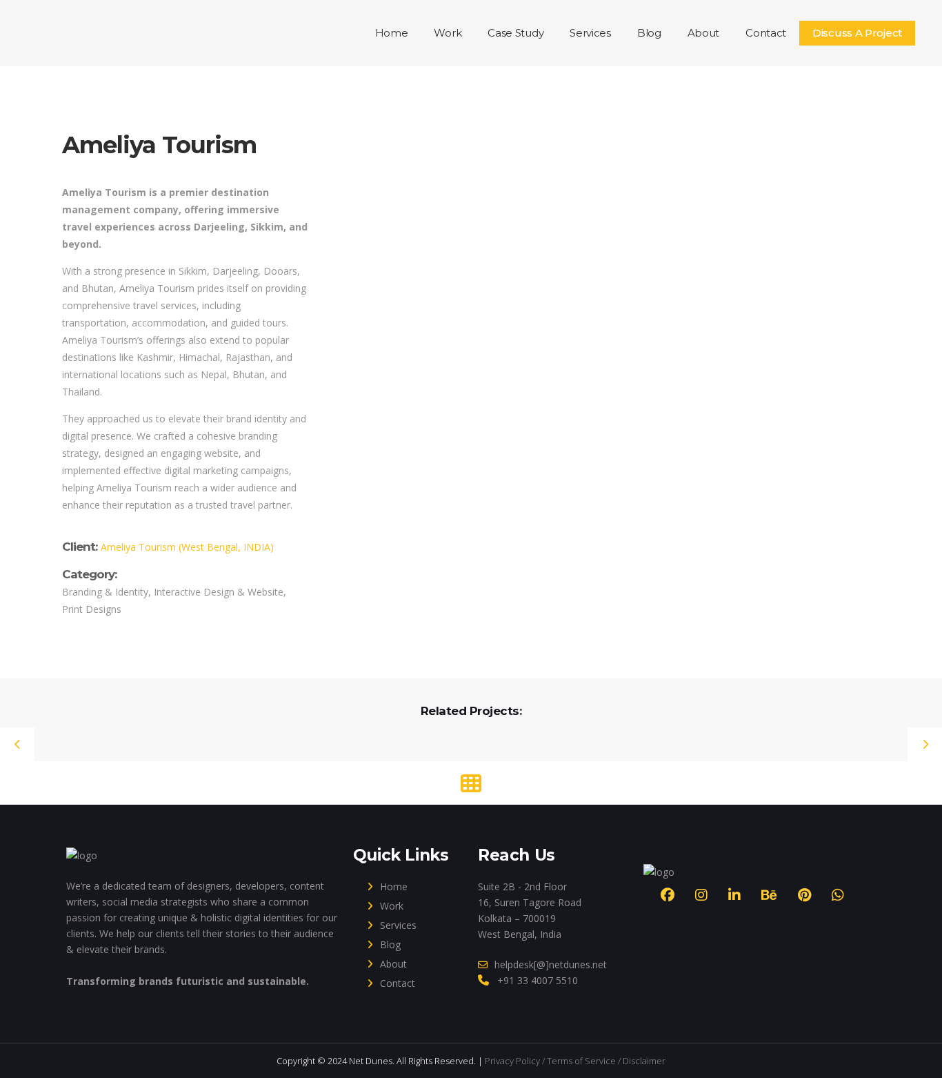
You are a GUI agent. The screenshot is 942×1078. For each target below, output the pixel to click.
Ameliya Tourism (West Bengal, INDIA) (187, 546)
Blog (390, 944)
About (393, 963)
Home (394, 886)
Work (391, 905)
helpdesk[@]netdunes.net (550, 964)
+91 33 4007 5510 (537, 980)
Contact (397, 983)
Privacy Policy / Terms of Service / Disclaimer (575, 1061)
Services (398, 925)
